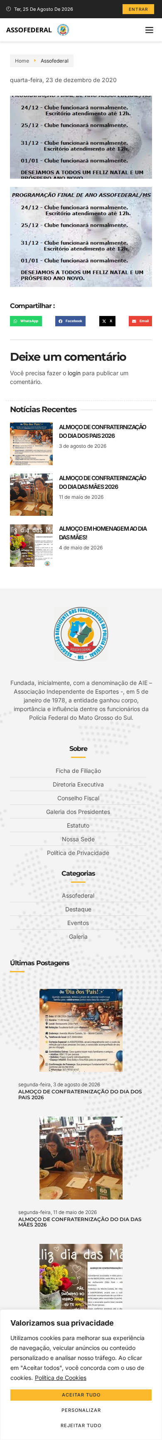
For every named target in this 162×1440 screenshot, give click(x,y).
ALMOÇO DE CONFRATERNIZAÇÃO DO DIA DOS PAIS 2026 (80, 1094)
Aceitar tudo (81, 1395)
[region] (81, 1374)
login (74, 372)
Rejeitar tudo (81, 1425)
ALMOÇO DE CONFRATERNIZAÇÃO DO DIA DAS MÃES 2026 (80, 1222)
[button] (149, 29)
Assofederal (55, 61)
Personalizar (81, 1410)
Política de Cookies (60, 1377)
